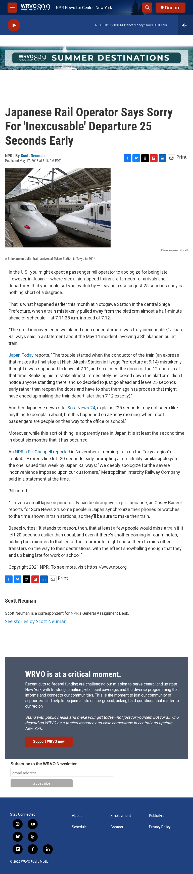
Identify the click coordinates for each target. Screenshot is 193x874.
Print (181, 157)
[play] (14, 25)
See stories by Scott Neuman (36, 621)
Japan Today (21, 355)
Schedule (79, 827)
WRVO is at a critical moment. (73, 674)
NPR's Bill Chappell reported (42, 451)
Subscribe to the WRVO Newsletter (44, 764)
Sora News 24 (81, 407)
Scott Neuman (32, 155)
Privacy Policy (160, 827)
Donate (172, 7)
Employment (121, 816)
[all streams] (185, 25)
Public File (157, 816)
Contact (117, 827)
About (77, 816)
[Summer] (96, 58)
